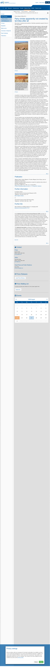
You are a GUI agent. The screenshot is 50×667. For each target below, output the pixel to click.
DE (46, 2)
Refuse (36, 662)
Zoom (17, 70)
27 (31, 317)
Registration (18, 289)
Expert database (4, 33)
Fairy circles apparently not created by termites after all (26, 12)
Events (32, 8)
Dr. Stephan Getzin (20, 195)
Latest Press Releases (20, 278)
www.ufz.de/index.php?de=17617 (23, 208)
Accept (41, 662)
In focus (2, 23)
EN (48, 2)
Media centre (4, 28)
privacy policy (20, 657)
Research (10, 8)
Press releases (4, 16)
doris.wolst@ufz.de (19, 268)
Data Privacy (42, 2)
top (47, 173)
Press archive (5, 18)
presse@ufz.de (18, 254)
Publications (3, 35)
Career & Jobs (38, 8)
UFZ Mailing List (5, 21)
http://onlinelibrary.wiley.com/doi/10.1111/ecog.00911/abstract (28, 186)
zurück (17, 239)
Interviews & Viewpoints (6, 30)
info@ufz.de (18, 261)
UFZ (6, 8)
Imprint (37, 2)
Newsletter (3, 25)
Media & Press (27, 8)
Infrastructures (16, 8)
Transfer (21, 8)
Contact (2, 14)
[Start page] (3, 8)
